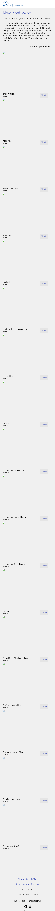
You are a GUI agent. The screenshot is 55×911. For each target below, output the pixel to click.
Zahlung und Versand (27, 894)
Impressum (19, 900)
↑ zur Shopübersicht (40, 46)
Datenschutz (35, 900)
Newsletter (23, 879)
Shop (18, 884)
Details (44, 95)
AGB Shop (26, 889)
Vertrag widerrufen (31, 884)
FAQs (34, 879)
